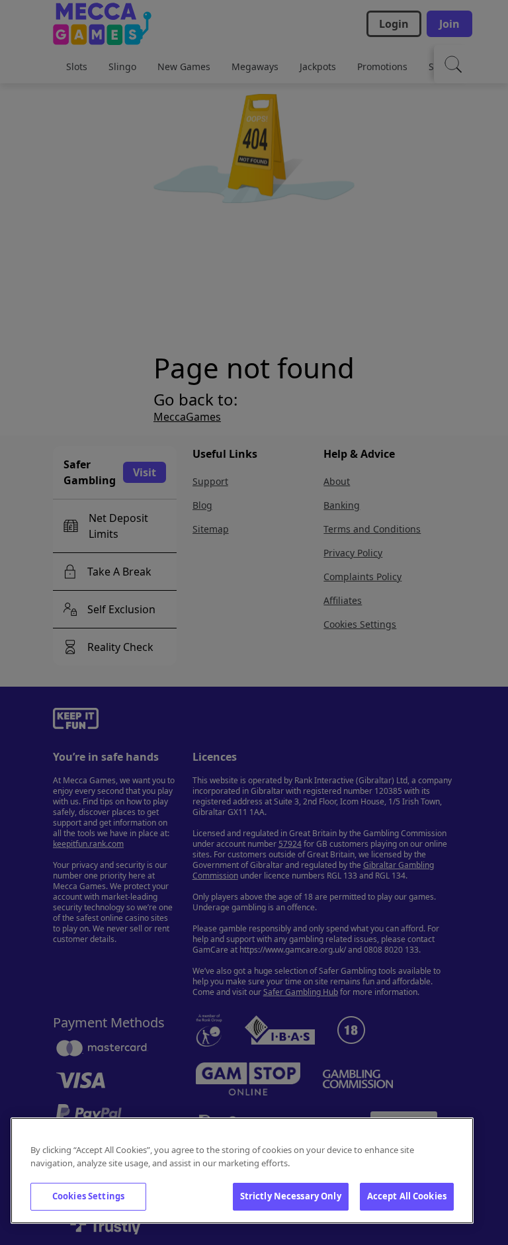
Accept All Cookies (406, 1196)
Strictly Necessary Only (290, 1196)
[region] (242, 1170)
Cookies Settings (88, 1196)
